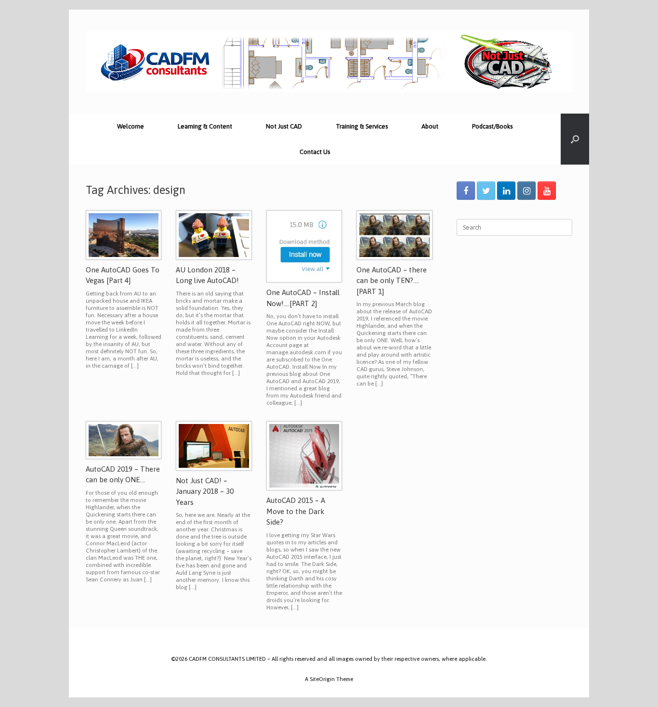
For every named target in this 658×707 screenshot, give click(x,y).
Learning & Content (205, 126)
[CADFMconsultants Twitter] (486, 190)
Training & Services (362, 126)
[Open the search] (575, 139)
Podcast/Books (492, 126)
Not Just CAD (284, 126)
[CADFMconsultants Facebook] (466, 190)
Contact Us (315, 151)
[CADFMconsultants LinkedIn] (506, 190)
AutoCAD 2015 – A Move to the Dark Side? (295, 511)
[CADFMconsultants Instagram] (526, 190)
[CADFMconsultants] (329, 61)
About (429, 126)
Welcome (130, 126)
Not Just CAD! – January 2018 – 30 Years (205, 491)
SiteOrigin (322, 679)
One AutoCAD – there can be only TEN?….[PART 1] (391, 281)
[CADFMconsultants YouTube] (547, 190)
